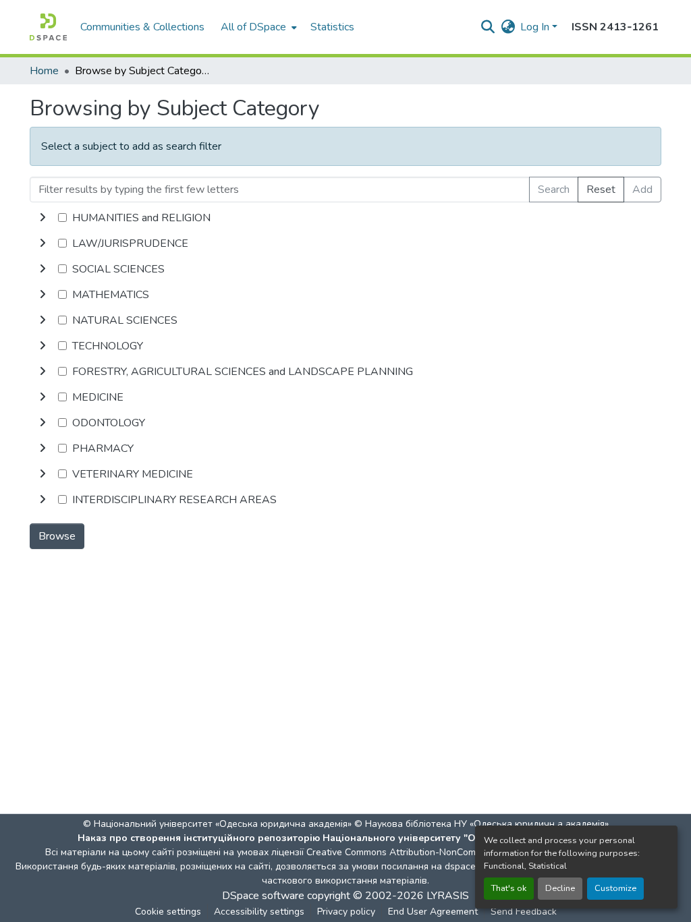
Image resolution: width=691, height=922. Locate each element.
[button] (48, 26)
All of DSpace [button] (253, 27)
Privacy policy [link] (346, 911)
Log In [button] (536, 27)
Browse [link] (57, 536)
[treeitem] (345, 243)
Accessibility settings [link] (259, 911)
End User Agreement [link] (433, 911)
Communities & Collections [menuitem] (142, 27)
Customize (615, 888)
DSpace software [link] (263, 895)
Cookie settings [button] (168, 911)
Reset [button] (600, 189)
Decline (560, 888)
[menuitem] (257, 27)
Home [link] (44, 70)
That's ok (508, 888)
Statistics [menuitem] (332, 27)
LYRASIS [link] (447, 895)
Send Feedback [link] (524, 911)
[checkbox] (62, 217)
